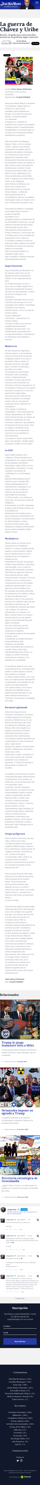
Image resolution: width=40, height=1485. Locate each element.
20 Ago (30, 1236)
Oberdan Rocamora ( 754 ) (20, 1379)
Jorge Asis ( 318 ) (20, 1385)
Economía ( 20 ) (20, 1436)
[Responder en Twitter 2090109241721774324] (7, 1292)
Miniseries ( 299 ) (20, 1415)
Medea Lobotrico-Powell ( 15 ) (20, 1396)
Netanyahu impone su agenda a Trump (17, 1112)
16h (29, 1219)
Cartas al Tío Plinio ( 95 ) (20, 1427)
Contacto (20, 1457)
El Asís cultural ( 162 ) (20, 1421)
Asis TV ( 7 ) (20, 1444)
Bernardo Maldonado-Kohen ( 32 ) (20, 1393)
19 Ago (30, 1276)
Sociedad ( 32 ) (20, 1433)
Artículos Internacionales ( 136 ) (20, 1424)
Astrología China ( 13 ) (20, 1438)
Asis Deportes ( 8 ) (20, 1441)
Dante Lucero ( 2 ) (20, 1399)
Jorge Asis (10, 1219)
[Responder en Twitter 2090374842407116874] (7, 1270)
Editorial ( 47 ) (20, 1430)
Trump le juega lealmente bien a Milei (18, 1044)
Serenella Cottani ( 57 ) (20, 1390)
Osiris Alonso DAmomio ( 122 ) (20, 1388)
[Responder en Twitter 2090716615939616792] (7, 1229)
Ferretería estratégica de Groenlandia (20, 1179)
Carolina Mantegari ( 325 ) (20, 1382)
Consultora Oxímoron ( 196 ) (20, 1418)
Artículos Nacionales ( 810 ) (20, 1412)
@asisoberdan (21, 1219)
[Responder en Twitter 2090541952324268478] (7, 1249)
